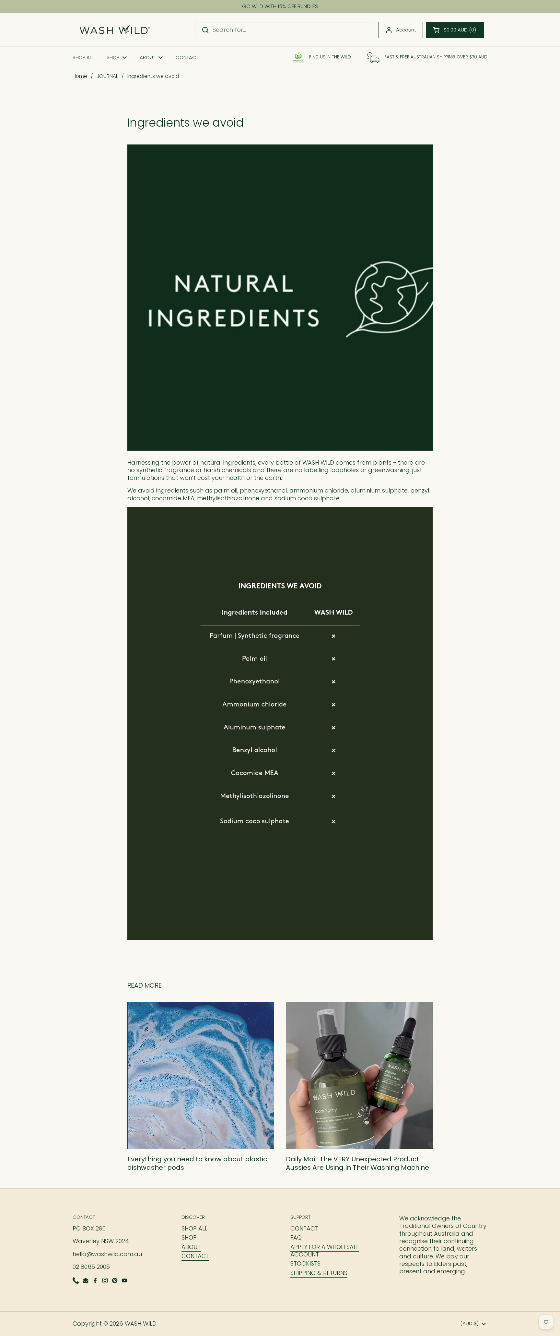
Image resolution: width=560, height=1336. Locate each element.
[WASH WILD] (114, 29)
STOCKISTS (305, 1263)
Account (406, 29)
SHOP (189, 1237)
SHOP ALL (194, 1228)
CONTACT (195, 1256)
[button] (455, 30)
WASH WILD (141, 1323)
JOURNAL (107, 76)
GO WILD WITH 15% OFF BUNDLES (280, 6)
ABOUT (191, 1247)
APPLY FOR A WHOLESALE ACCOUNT (324, 1250)
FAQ (296, 1237)
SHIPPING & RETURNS (318, 1273)
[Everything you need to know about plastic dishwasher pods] (200, 1075)
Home (80, 76)
